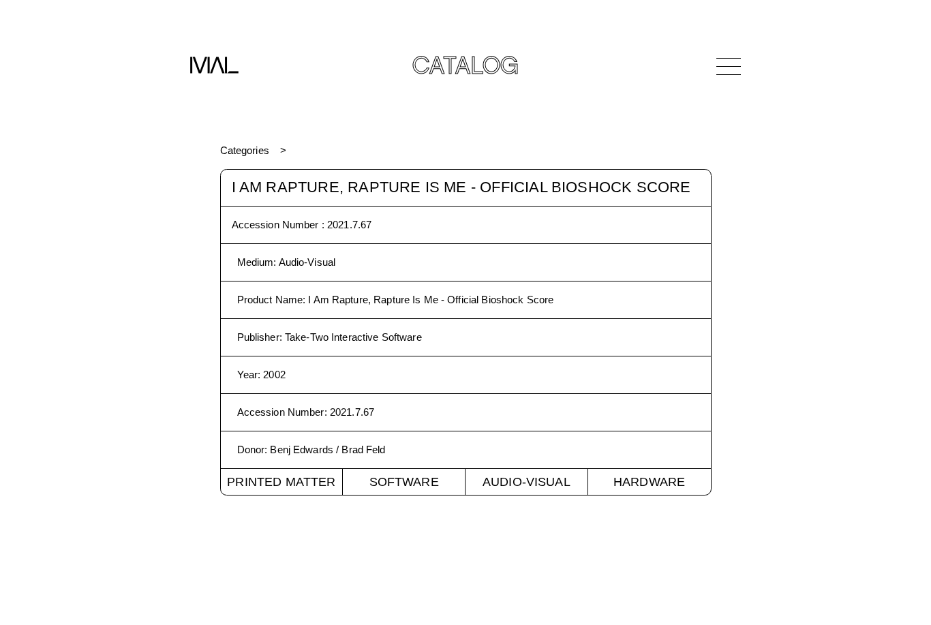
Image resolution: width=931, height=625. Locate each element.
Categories (244, 150)
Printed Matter (281, 482)
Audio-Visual (526, 482)
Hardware (649, 482)
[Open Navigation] (728, 66)
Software (404, 482)
